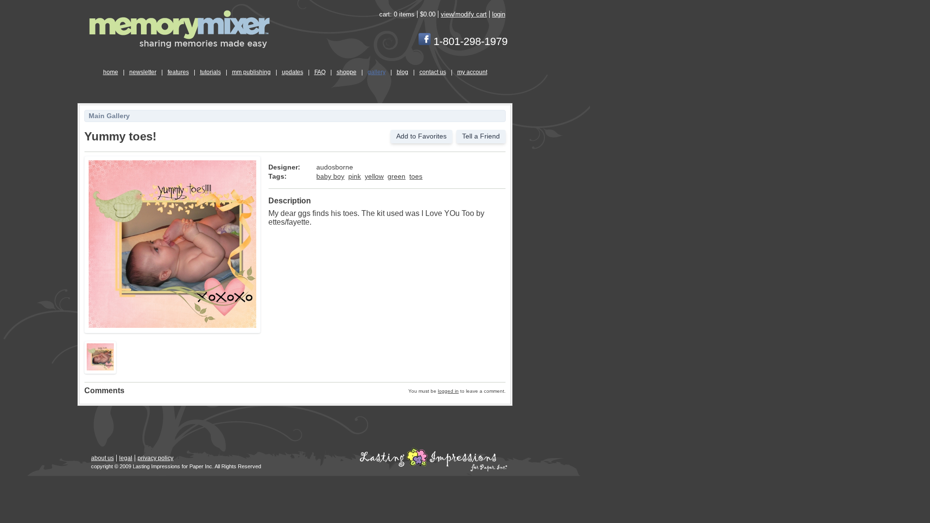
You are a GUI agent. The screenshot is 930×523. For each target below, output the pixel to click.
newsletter (142, 72)
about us (102, 458)
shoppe (346, 72)
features (178, 72)
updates (292, 72)
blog (402, 72)
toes (415, 176)
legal (125, 458)
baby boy (330, 176)
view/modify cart (464, 14)
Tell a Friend (481, 136)
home (110, 72)
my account (472, 72)
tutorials (210, 72)
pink (354, 176)
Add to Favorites (421, 136)
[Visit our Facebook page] (424, 41)
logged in (448, 391)
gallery (377, 72)
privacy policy (155, 458)
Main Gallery (109, 116)
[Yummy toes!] (172, 326)
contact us (432, 72)
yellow (374, 176)
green (396, 176)
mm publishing (251, 72)
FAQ (320, 72)
